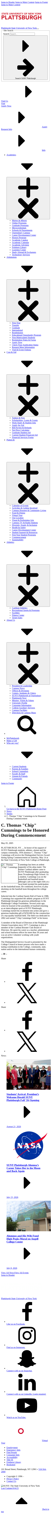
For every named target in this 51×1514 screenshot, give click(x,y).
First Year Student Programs (24, 535)
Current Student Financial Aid (25, 435)
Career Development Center (24, 235)
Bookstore (11, 1465)
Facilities (16, 613)
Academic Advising (20, 245)
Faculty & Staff (18, 774)
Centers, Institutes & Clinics (24, 693)
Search (6, 34)
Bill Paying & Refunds (22, 427)
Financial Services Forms (23, 437)
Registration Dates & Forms (24, 340)
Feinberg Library (19, 247)
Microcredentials (19, 228)
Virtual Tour (17, 515)
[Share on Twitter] (27, 1002)
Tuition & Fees (18, 418)
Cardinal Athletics (19, 608)
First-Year (16, 323)
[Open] (28, 198)
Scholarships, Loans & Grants (25, 420)
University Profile (19, 703)
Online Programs (19, 223)
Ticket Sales (17, 618)
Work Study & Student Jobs (24, 423)
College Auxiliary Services (23, 708)
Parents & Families (20, 769)
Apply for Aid (18, 425)
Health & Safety (19, 527)
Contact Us (11, 1481)
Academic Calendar (20, 242)
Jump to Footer (41, 2)
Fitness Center (18, 615)
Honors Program (19, 237)
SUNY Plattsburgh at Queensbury (26, 695)
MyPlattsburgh (13, 738)
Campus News (18, 688)
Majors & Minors (19, 220)
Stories (9, 814)
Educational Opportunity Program (26, 335)
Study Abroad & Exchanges (24, 252)
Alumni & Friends (20, 776)
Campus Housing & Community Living (29, 510)
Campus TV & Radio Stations (25, 522)
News (9, 811)
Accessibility (12, 1457)
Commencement (19, 537)
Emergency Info (13, 1450)
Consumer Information (21, 705)
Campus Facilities (19, 710)
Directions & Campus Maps (24, 713)
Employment (12, 1447)
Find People (12, 1452)
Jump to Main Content (24, 2)
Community (17, 778)
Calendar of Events (20, 505)
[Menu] (38, 28)
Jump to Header (8, 2)
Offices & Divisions (20, 691)
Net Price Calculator (20, 430)
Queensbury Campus (21, 233)
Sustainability (18, 540)
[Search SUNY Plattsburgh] (27, 733)
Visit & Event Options (21, 350)
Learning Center (19, 250)
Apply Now (17, 342)
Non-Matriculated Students (23, 337)
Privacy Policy (13, 1479)
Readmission (17, 332)
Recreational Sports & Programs (26, 610)
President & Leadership (22, 686)
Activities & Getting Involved (24, 508)
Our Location (18, 518)
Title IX (10, 1460)
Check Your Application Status (25, 345)
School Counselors (20, 771)
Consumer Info (13, 1455)
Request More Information (23, 347)
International (17, 330)
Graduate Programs (20, 225)
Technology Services (21, 255)
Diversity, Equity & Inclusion (24, 525)
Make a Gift (12, 740)
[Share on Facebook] (27, 981)
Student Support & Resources (24, 532)
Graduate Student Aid (21, 432)
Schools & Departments (22, 230)
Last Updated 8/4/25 (10, 1488)
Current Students (19, 766)
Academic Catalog (20, 240)
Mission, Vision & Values (23, 700)
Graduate (16, 328)
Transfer (15, 325)
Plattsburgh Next (19, 698)
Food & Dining (18, 513)
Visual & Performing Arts (23, 520)
